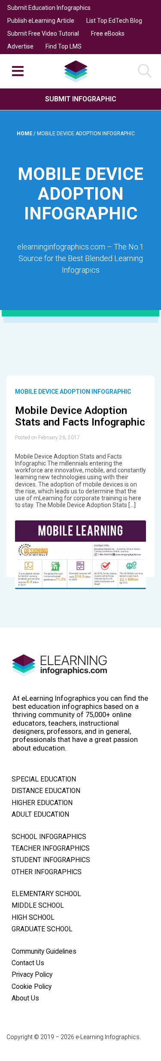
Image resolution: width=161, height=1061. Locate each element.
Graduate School (42, 929)
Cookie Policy (32, 987)
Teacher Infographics (51, 848)
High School (33, 917)
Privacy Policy (32, 975)
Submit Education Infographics (49, 7)
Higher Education (42, 803)
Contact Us (28, 963)
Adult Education (40, 814)
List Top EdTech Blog (114, 20)
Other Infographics (47, 872)
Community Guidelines (44, 951)
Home (25, 134)
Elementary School (46, 894)
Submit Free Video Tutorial (43, 33)
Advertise (20, 46)
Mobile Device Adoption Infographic (73, 392)
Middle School (38, 905)
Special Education (44, 779)
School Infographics (49, 837)
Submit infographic (80, 99)
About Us (25, 998)
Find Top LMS (64, 46)
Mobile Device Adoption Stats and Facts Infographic (80, 416)
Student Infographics (51, 860)
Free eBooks (108, 33)
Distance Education (46, 791)
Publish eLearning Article (40, 20)
